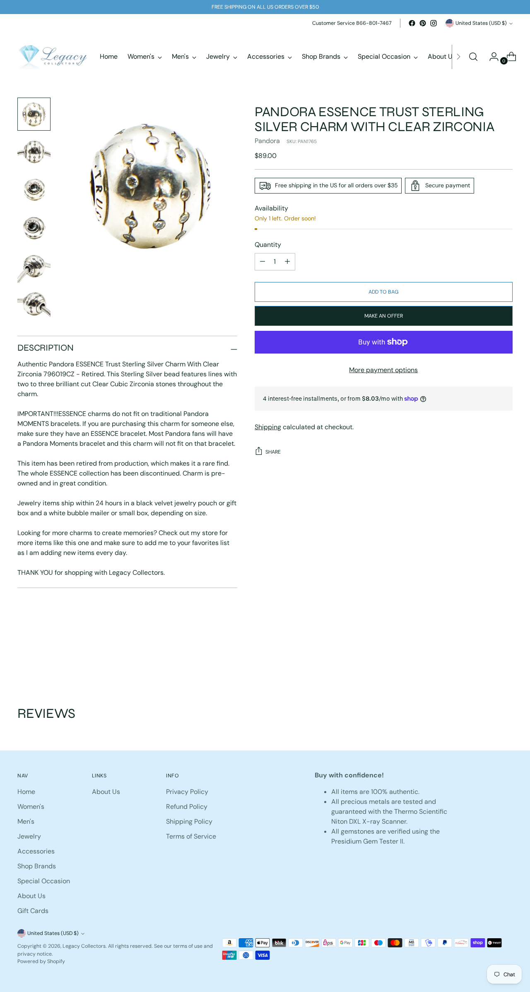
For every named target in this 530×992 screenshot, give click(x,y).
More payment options (383, 370)
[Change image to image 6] (34, 304)
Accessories (36, 851)
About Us (31, 896)
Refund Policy (186, 806)
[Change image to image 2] (34, 152)
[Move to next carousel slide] (506, 661)
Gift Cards (32, 910)
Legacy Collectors (84, 946)
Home (26, 791)
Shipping (268, 427)
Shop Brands (36, 866)
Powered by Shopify (41, 961)
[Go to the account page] (490, 56)
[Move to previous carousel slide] (486, 661)
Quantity (268, 244)
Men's (25, 821)
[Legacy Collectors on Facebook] (412, 23)
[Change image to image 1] (34, 114)
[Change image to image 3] (34, 190)
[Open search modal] (473, 56)
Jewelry (29, 836)
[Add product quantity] (262, 261)
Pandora (267, 140)
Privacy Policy (187, 791)
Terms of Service (191, 836)
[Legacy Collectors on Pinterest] (422, 23)
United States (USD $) (481, 23)
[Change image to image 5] (34, 266)
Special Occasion (43, 881)
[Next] (458, 56)
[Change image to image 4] (34, 228)
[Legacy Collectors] (52, 56)
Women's (30, 806)
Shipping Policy (189, 821)
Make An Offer (383, 316)
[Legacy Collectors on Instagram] (433, 23)
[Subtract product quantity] (287, 261)
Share (273, 452)
